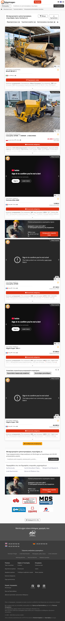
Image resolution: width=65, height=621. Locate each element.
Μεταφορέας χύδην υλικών (39, 553)
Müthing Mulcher (20, 557)
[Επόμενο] (58, 47)
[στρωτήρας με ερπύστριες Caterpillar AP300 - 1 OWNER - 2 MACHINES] (32, 111)
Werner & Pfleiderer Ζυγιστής (33, 471)
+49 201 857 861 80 (13, 544)
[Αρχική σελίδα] (1, 9)
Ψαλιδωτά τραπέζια (44, 557)
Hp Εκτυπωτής (10, 468)
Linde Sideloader (52, 553)
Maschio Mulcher (32, 557)
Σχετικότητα (54, 18)
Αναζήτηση (59, 6)
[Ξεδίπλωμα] (32, 88)
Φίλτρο (43, 16)
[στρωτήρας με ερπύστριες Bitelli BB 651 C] (32, 47)
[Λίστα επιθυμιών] (58, 1)
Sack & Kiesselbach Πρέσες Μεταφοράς (35, 468)
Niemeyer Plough (12, 553)
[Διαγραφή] (19, 22)
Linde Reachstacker (12, 471)
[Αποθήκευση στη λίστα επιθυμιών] (58, 70)
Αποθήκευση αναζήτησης (33, 444)
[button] (63, 1)
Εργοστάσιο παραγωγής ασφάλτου (18, 373)
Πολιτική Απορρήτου (37, 617)
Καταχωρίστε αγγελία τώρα (49, 234)
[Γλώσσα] (61, 1)
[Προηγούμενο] (6, 47)
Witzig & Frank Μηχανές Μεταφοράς (53, 468)
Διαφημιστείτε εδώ (33, 520)
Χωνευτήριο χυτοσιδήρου (42, 373)
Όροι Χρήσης (48, 617)
